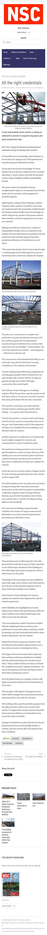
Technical (6, 58)
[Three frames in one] (39, 796)
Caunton (15, 738)
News (32, 52)
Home (5, 52)
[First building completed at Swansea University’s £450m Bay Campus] (8, 822)
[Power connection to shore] (23, 796)
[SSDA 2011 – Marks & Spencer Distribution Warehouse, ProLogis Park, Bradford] (8, 796)
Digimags (6, 65)
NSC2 (24, 87)
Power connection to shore (22, 805)
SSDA (18, 58)
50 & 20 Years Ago (30, 58)
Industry (19, 743)
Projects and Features (18, 52)
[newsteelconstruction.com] (23, 14)
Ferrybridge (7, 743)
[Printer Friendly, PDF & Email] (6, 738)
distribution (26, 738)
